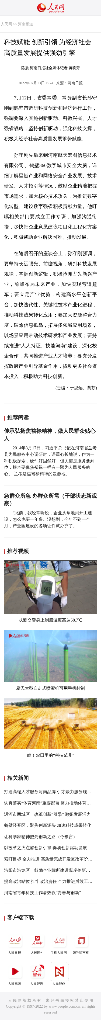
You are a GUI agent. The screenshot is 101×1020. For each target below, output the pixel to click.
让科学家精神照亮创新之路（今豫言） (40, 836)
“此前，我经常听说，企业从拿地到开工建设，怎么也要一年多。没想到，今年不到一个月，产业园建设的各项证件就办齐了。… (48, 519)
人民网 (6, 24)
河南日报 (75, 83)
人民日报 (14, 953)
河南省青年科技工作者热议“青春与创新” (42, 892)
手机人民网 (59, 953)
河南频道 (25, 24)
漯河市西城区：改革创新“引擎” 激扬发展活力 (47, 814)
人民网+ (36, 953)
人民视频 (14, 984)
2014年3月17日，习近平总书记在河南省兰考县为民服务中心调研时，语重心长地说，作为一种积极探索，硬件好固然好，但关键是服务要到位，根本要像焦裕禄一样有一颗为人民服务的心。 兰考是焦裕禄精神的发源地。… (50, 461)
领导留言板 (81, 953)
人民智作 (58, 984)
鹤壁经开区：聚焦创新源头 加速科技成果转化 (47, 825)
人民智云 (36, 984)
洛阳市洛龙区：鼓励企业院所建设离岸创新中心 (49, 870)
